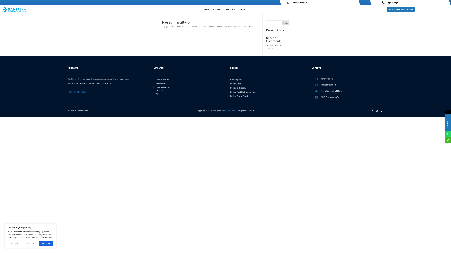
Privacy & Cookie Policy (78, 111)
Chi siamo (216, 10)
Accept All (46, 243)
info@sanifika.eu (300, 3)
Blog (158, 94)
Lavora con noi (162, 80)
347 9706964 (394, 3)
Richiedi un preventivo (401, 9)
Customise (15, 243)
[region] (30, 236)
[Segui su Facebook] (372, 111)
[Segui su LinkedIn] (381, 111)
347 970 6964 (327, 79)
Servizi (229, 10)
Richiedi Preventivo (77, 92)
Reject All (30, 243)
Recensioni (161, 83)
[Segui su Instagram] (377, 111)
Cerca (285, 23)
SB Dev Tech (229, 111)
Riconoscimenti (163, 87)
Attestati (160, 90)
